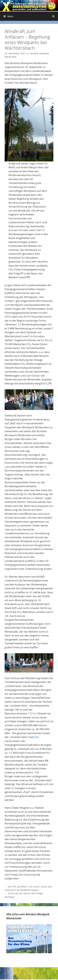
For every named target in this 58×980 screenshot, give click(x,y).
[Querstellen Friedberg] (29, 5)
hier (36, 737)
